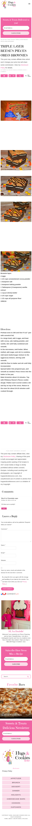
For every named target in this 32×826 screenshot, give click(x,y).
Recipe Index (17, 818)
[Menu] (29, 4)
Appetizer (16, 778)
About (11, 818)
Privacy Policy (7, 771)
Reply (4, 508)
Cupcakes (16, 807)
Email (3, 553)
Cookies (16, 803)
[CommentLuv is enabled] (10, 594)
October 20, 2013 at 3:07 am (8, 500)
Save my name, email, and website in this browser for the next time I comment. (13, 571)
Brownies (17, 450)
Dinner (16, 791)
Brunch (16, 782)
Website (3, 560)
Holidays (16, 795)
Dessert (23, 450)
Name (3, 545)
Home (6, 818)
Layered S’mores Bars (12, 715)
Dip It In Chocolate (7, 498)
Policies (25, 818)
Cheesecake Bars (16, 799)
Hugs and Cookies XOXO (8, 4)
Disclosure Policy (9, 456)
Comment (4, 529)
